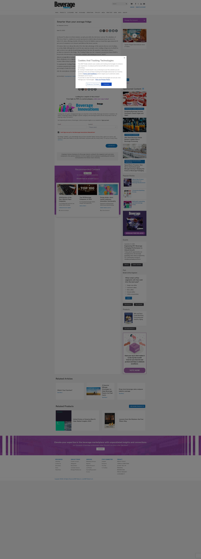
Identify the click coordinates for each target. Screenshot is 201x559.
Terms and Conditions (90, 74)
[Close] (124, 58)
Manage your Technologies (93, 84)
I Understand (106, 84)
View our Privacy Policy (102, 80)
